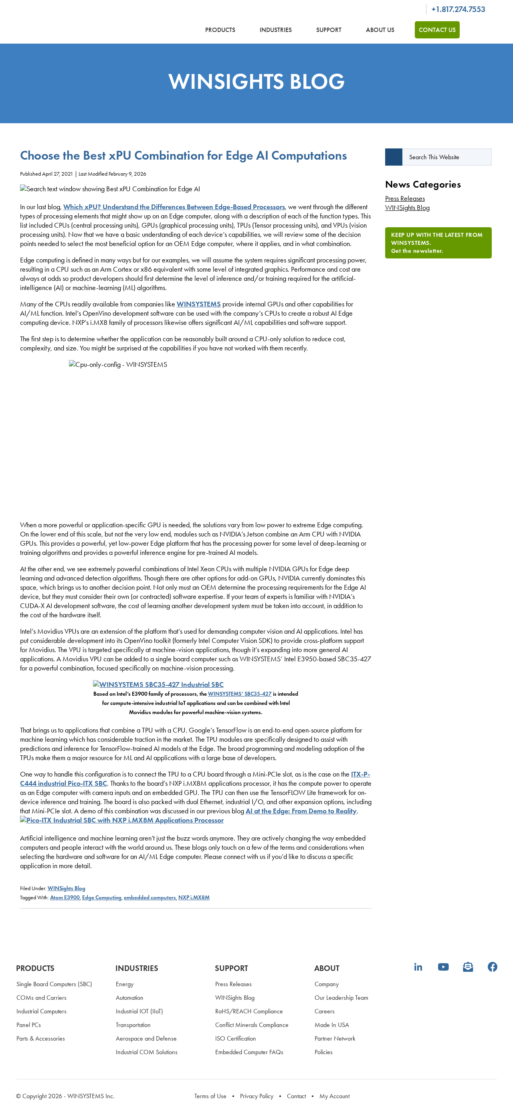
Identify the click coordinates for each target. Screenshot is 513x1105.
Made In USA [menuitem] (332, 1025)
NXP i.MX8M (194, 897)
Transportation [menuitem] (133, 1025)
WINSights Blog (66, 888)
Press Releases (405, 198)
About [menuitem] (326, 968)
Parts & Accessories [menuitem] (40, 1038)
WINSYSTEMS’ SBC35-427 (240, 694)
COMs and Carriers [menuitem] (41, 997)
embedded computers (150, 897)
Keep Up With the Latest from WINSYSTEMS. (437, 242)
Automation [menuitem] (129, 997)
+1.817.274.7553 (458, 9)
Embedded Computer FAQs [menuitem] (249, 1052)
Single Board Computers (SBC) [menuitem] (54, 984)
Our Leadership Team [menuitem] (341, 997)
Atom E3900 (65, 897)
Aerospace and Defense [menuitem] (146, 1038)
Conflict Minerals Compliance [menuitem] (252, 1025)
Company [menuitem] (327, 984)
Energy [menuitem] (124, 984)
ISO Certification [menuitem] (235, 1038)
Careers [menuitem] (325, 1011)
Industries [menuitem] (136, 968)
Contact (296, 1096)
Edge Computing (101, 897)
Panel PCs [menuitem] (28, 1025)
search (483, 29)
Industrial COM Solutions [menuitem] (147, 1052)
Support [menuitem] (231, 968)
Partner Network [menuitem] (335, 1038)
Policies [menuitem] (324, 1052)
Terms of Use (210, 1096)
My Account (334, 1096)
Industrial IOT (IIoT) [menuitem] (139, 1011)
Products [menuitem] (35, 968)
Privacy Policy (256, 1096)
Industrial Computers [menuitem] (41, 1011)
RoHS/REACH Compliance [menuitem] (249, 1011)
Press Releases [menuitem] (233, 984)
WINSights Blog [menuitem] (234, 997)
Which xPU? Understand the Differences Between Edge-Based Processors (174, 206)
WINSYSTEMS (84, 23)
